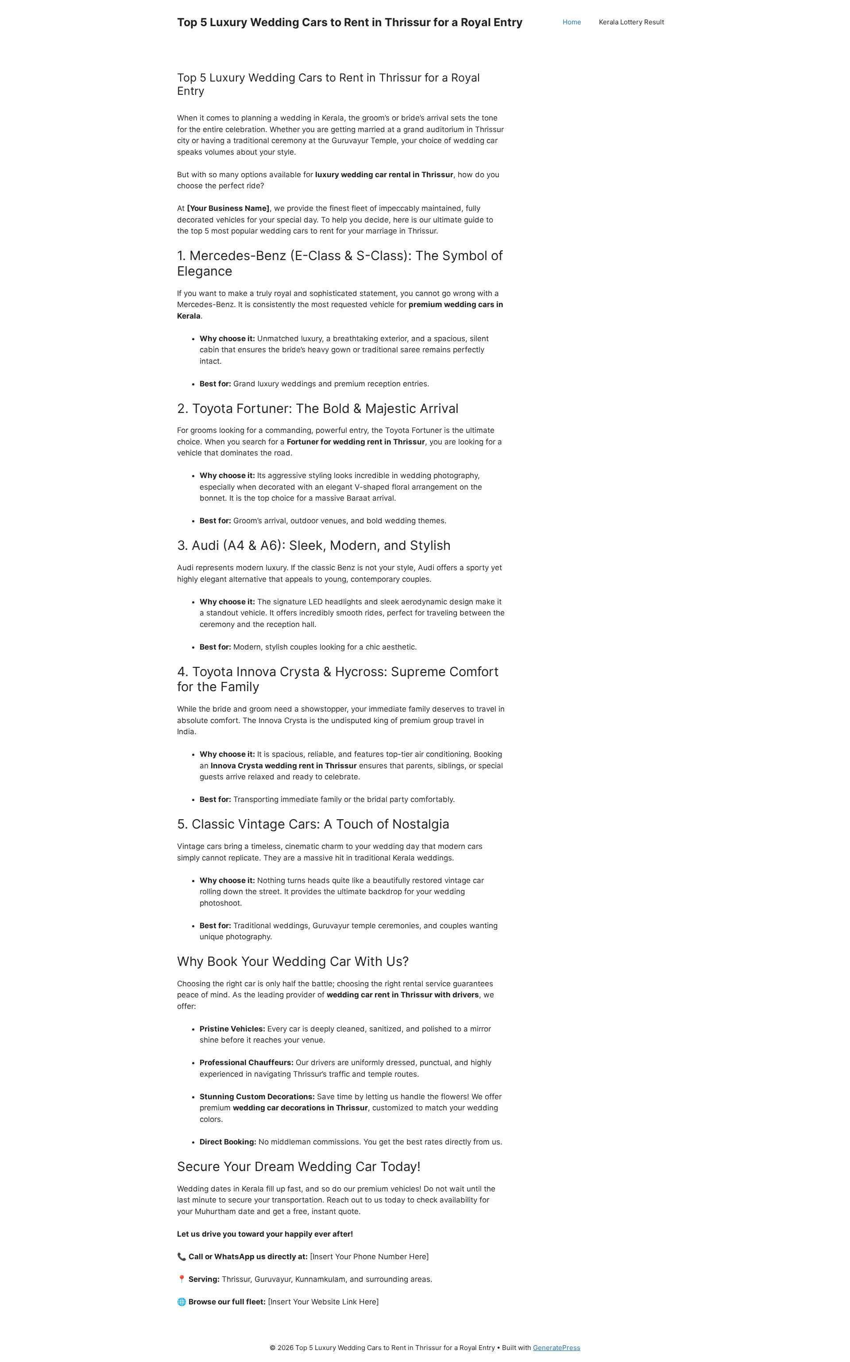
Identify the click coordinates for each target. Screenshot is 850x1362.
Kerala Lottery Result (631, 22)
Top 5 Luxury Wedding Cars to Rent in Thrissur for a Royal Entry (350, 22)
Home (572, 22)
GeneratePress (556, 1347)
